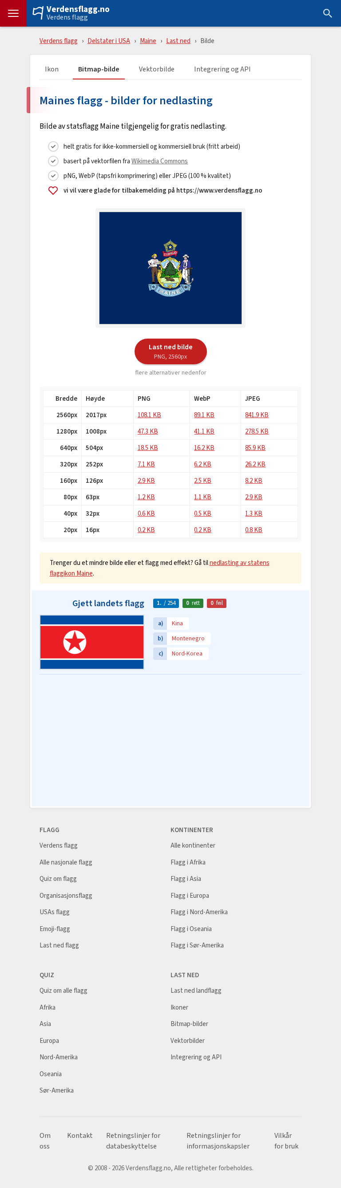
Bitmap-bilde (98, 69)
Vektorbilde (156, 69)
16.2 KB (204, 448)
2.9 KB (146, 480)
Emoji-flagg (55, 929)
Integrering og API (222, 69)
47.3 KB (148, 431)
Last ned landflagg (196, 991)
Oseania (51, 1074)
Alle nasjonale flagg (66, 862)
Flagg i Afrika (188, 862)
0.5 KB (202, 513)
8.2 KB (253, 480)
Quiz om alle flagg (63, 991)
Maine (148, 41)
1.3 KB (253, 513)
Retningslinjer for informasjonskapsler (218, 1141)
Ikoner (179, 1007)
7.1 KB (146, 464)
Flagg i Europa (189, 896)
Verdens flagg (67, 17)
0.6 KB (146, 513)
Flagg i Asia (185, 879)
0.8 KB (253, 530)
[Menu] (13, 13)
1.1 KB (202, 497)
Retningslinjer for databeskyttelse (133, 1141)
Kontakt (80, 1135)
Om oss (45, 1141)
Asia (45, 1024)
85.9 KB (255, 448)
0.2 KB (146, 530)
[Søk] (327, 13)
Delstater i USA (108, 41)
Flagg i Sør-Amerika (197, 945)
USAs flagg (55, 912)
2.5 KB (202, 480)
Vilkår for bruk (286, 1141)
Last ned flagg (59, 945)
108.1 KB (149, 415)
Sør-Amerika (57, 1090)
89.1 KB (204, 415)
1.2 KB (146, 497)
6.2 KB (202, 464)
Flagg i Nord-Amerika (199, 912)
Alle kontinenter (192, 846)
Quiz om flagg (58, 879)
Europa (49, 1041)
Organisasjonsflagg (66, 896)
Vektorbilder (187, 1041)
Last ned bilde (171, 351)
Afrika (48, 1007)
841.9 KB (257, 415)
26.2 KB (255, 464)
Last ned (178, 41)
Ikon (52, 69)
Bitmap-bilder (189, 1024)
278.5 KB (257, 431)
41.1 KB (204, 431)
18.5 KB (148, 448)
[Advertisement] (170, 741)
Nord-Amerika (59, 1057)
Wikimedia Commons (159, 161)
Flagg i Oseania (191, 929)
